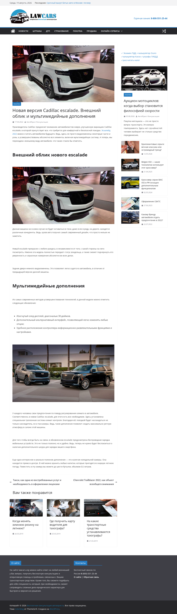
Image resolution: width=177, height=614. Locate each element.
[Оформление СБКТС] (130, 203)
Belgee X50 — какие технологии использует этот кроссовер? (152, 165)
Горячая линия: (150, 18)
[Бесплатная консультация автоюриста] (13, 31)
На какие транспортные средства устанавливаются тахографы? (98, 528)
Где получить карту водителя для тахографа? (62, 524)
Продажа (92, 31)
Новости (23, 31)
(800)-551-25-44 (89, 573)
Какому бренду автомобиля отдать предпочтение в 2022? (152, 217)
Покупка (77, 31)
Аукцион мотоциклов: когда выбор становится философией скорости (143, 105)
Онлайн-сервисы (110, 31)
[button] (121, 31)
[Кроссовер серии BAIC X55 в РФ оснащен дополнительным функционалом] (130, 186)
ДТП (48, 31)
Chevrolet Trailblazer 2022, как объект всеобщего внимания (93, 482)
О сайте (78, 577)
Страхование (61, 31)
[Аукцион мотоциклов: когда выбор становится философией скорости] (144, 78)
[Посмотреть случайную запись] (164, 31)
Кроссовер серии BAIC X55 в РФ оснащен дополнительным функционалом (152, 184)
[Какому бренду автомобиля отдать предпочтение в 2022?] (130, 219)
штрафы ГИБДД (149, 56)
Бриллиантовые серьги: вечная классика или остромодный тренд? (152, 147)
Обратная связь (91, 577)
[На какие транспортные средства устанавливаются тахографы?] (100, 501)
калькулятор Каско (131, 56)
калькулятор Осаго (146, 53)
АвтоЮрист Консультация (37, 122)
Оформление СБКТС (151, 201)
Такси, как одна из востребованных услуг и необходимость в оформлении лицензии (37, 482)
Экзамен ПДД (129, 53)
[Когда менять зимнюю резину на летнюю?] (26, 501)
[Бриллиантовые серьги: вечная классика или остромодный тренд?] (130, 149)
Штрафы (37, 31)
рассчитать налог (130, 60)
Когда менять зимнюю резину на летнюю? (25, 524)
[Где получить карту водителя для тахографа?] (63, 501)
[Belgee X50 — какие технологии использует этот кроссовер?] (130, 167)
